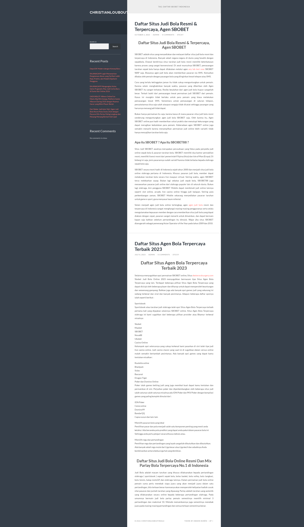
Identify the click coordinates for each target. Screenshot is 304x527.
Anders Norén (200, 521)
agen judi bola (196, 205)
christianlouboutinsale (116, 12)
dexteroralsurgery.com (202, 275)
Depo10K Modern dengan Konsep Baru (105, 69)
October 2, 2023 (142, 35)
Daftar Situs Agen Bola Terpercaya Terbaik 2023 (170, 246)
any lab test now (196, 69)
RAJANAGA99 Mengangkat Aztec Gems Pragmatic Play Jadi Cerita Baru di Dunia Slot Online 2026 (105, 88)
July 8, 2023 (140, 255)
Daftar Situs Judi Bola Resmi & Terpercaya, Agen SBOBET (166, 26)
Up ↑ (211, 521)
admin (156, 35)
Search (93, 42)
